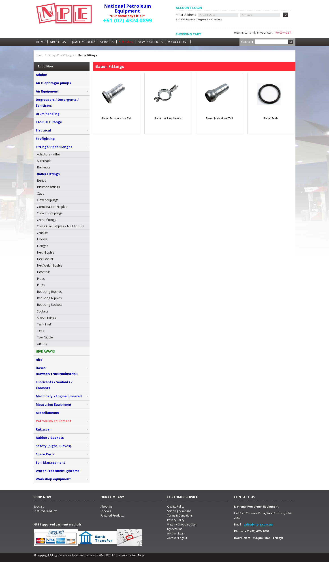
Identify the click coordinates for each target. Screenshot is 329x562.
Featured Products (112, 515)
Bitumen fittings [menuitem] (48, 187)
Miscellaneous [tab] (47, 413)
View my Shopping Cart (181, 524)
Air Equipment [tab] (47, 91)
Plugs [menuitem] (41, 285)
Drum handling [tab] (48, 114)
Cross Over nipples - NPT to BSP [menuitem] (60, 226)
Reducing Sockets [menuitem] (49, 304)
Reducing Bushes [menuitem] (49, 291)
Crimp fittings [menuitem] (46, 219)
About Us (58, 41)
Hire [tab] (39, 359)
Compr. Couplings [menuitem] (49, 213)
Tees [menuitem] (40, 331)
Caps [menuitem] (40, 193)
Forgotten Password (186, 19)
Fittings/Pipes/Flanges (61, 55)
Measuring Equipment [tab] (53, 404)
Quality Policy (83, 41)
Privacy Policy (175, 520)
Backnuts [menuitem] (43, 167)
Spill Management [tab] (50, 462)
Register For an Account (210, 19)
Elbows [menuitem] (42, 239)
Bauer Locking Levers (167, 118)
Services (107, 41)
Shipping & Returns (179, 511)
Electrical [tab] (43, 130)
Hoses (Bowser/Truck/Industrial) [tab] (57, 371)
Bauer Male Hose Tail (219, 118)
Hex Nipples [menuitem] (45, 252)
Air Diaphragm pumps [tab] (53, 83)
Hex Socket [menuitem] (45, 259)
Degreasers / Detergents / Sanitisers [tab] (57, 102)
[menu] (62, 249)
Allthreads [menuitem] (44, 161)
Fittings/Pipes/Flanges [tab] (54, 147)
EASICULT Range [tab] (49, 122)
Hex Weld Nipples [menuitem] (49, 265)
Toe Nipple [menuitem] (45, 337)
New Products (150, 41)
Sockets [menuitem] (42, 311)
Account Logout (177, 538)
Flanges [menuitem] (42, 246)
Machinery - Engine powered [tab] (59, 396)
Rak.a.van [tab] (43, 429)
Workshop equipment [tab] (53, 479)
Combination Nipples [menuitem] (52, 207)
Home (40, 41)
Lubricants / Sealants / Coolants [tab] (54, 385)
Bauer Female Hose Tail (116, 118)
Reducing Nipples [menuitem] (49, 298)
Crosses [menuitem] (43, 232)
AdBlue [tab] (41, 75)
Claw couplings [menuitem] (47, 200)
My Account (177, 41)
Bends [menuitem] (41, 180)
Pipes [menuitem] (41, 278)
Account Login (176, 533)
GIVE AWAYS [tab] (45, 351)
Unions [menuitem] (42, 344)
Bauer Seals (270, 118)
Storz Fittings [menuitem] (46, 318)
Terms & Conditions (179, 515)
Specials (126, 41)
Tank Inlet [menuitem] (44, 324)
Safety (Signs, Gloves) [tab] (53, 446)
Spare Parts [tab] (45, 454)
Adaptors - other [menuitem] (49, 154)
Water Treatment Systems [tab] (57, 471)
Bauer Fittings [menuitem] (48, 174)
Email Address (186, 15)
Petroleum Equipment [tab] (53, 421)
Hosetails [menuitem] (43, 272)
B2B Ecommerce (116, 555)
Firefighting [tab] (45, 138)
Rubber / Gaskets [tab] (50, 437)
